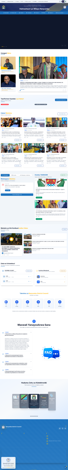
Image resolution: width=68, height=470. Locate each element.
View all (64, 229)
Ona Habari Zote (62, 113)
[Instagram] (60, 428)
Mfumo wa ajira (28, 1)
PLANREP (35, 1)
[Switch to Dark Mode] (60, 1)
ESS (22, 1)
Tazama (8, 190)
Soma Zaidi (22, 89)
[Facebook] (62, 428)
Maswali (4, 1)
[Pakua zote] (29, 276)
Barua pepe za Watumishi (43, 1)
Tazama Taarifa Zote (62, 99)
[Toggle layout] (14, 458)
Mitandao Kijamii (10, 1)
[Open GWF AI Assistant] (65, 467)
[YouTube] (65, 428)
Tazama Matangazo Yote (17, 194)
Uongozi (17, 1)
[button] (17, 340)
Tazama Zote (29, 270)
